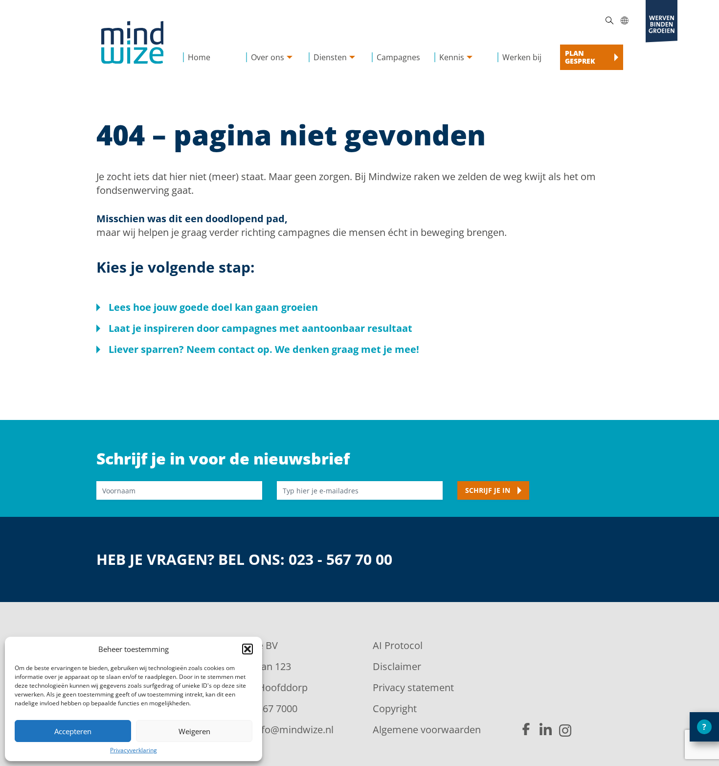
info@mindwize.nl (293, 729)
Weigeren (194, 731)
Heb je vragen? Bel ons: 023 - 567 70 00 (244, 559)
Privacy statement (413, 687)
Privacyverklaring (133, 750)
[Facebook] (526, 730)
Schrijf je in (487, 490)
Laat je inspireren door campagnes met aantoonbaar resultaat (260, 328)
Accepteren (72, 731)
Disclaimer (397, 666)
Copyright (395, 708)
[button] (247, 649)
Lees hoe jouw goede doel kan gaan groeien (213, 307)
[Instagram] (565, 730)
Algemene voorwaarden (427, 729)
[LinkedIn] (545, 730)
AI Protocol (398, 645)
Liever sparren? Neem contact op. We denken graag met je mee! (264, 349)
